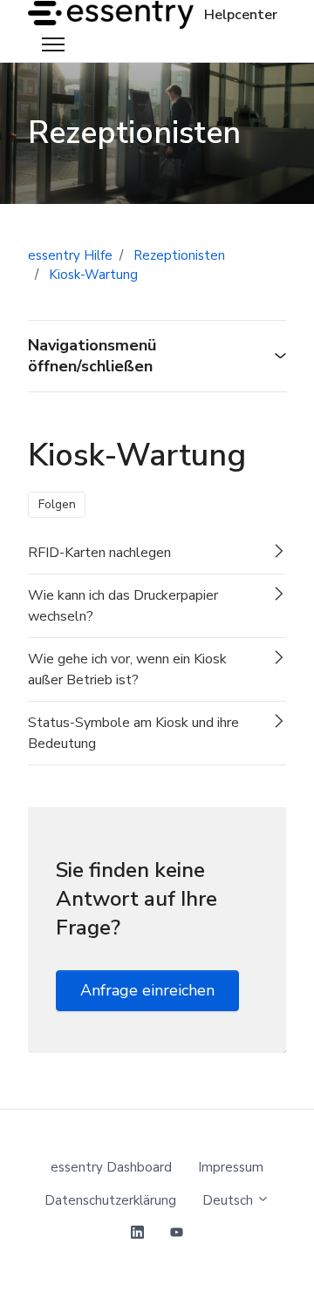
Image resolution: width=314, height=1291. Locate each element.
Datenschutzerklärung (110, 1200)
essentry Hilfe (70, 255)
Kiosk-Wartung (93, 274)
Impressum (230, 1167)
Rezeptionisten (179, 255)
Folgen (57, 504)
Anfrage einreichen (147, 990)
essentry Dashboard (111, 1167)
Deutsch (229, 1200)
